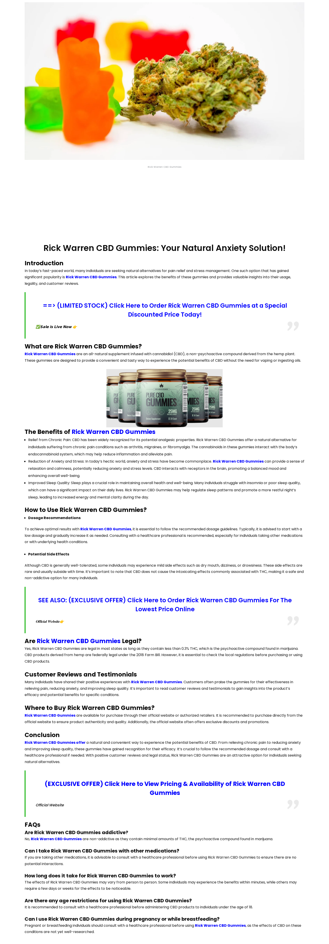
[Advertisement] (164, 205)
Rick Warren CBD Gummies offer (55, 742)
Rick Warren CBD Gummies (91, 277)
